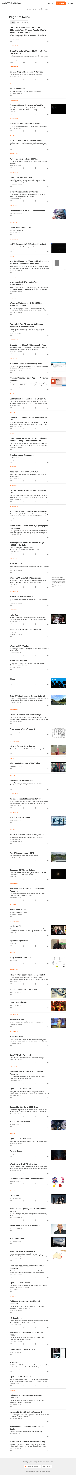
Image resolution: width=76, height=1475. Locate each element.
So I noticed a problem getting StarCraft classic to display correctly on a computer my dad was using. (28, 109)
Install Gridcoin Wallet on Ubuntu (24, 192)
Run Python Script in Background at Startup (28, 511)
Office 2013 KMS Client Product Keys (25, 715)
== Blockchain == (15, 458)
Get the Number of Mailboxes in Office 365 (28, 399)
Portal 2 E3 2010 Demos (20, 1121)
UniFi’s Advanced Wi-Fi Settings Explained (28, 244)
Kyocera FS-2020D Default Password (26, 1412)
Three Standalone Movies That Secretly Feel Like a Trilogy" (28, 52)
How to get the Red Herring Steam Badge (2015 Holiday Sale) (27, 543)
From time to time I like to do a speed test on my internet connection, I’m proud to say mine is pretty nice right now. (28, 1040)
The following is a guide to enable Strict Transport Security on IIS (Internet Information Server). (29, 367)
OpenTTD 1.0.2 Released (20, 1138)
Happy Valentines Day (19, 1002)
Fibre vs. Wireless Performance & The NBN (28, 975)
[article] (38, 34)
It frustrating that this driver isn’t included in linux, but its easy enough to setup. (28, 36)
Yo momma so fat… (18, 1238)
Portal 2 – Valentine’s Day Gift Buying (25, 989)
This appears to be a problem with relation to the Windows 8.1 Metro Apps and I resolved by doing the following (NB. (28, 531)
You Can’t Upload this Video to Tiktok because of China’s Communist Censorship (29, 262)
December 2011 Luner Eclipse (22, 870)
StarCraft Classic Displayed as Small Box (27, 105)
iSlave (12, 679)
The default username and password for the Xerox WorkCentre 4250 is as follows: (26, 784)
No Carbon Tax (16, 926)
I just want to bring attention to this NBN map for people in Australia (29, 162)
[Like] (11, 41)
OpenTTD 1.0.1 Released (20, 1283)
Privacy (35, 1462)
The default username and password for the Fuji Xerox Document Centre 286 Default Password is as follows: (27, 1272)
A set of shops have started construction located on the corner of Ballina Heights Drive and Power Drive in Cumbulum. (27, 181)
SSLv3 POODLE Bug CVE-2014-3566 (26, 629)
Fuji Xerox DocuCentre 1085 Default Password (25, 1302)
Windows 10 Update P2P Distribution (25, 578)
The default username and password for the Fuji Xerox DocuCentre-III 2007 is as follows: (27, 1338)
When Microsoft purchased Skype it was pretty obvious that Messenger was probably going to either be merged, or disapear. (29, 802)
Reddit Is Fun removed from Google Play (27, 834)
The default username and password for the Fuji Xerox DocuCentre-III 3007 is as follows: (27, 1077)
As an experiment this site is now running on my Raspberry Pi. (29, 600)
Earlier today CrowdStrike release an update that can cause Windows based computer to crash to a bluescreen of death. (29, 144)
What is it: (13, 632)
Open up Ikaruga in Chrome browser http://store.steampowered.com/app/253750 (24, 548)
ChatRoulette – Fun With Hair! (22, 1349)
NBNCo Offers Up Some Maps (22, 1251)
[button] (29, 9)
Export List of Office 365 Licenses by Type (28, 345)
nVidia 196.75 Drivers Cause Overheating (27, 1441)
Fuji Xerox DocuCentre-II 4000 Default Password (26, 1396)
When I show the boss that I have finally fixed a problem (28, 749)
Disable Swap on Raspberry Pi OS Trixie (26, 72)
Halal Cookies (16, 615)
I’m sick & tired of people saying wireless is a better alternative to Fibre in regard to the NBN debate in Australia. (29, 978)
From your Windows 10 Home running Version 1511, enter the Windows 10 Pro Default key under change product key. (29, 423)
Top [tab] (18, 22)
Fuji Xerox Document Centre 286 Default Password (27, 1267)
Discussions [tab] (24, 22)
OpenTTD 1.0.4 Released (20, 1055)
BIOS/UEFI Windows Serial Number (24, 124)
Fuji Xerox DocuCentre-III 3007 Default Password (26, 1073)
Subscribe (60, 3)
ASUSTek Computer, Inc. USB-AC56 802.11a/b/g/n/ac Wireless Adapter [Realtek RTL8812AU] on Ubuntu (28, 30)
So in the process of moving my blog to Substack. (25, 91)
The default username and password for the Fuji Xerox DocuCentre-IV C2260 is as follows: (27, 894)
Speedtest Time (16, 1036)
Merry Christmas (17, 1019)
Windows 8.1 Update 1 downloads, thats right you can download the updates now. (27, 664)
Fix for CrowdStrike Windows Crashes (26, 140)
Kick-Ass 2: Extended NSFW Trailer (25, 763)
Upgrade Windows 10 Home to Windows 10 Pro (28, 418)
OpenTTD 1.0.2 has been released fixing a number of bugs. (28, 1141)
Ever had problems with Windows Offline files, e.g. (26, 1431)
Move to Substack (17, 88)
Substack (29, 1471)
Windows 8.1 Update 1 (19, 660)
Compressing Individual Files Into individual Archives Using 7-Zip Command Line (28, 439)
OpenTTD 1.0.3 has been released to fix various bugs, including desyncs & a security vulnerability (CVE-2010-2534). (29, 1092)
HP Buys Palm (16, 1318)
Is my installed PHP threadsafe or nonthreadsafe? (24, 283)
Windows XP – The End (19, 646)
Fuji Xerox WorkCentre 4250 (22, 780)
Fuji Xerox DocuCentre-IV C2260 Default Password (27, 890)
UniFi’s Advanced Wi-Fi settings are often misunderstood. (28, 247)
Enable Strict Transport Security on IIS (26, 363)
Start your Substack (33, 1466)
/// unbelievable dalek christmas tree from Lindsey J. (26, 1022)
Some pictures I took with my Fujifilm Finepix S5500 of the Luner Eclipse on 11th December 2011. (28, 873)
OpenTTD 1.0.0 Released (20, 1377)
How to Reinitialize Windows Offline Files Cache (27, 1427)
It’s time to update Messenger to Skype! (26, 799)
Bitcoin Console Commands (22, 455)
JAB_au (17, 39)
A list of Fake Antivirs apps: (18, 912)
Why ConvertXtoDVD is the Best (23, 1164)
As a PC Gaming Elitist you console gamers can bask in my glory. (28, 1214)
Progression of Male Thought (22, 729)
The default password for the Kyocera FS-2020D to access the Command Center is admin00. (29, 1415)
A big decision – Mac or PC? (21, 958)
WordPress (14, 1362)
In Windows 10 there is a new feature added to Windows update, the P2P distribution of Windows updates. (28, 581)
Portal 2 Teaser (16, 1151)
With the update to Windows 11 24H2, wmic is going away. (29, 126)
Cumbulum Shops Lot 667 (21, 177)
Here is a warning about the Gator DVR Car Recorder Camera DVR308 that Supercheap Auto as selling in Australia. (29, 699)
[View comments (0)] (23, 41)
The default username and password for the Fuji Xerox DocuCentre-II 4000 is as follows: (27, 1401)
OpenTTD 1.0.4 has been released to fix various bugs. (27, 1058)
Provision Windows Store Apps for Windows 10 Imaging (29, 379)
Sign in (70, 3)
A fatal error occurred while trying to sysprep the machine (29, 527)
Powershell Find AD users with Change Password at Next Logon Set (26, 325)
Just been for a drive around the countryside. (24, 856)
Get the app (47, 1466)
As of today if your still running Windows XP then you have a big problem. (29, 649)
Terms (40, 1462)
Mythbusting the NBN (19, 941)
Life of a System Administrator (23, 746)
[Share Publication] (53, 3)
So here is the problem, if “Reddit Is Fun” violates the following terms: (26, 838)
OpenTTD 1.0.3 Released (20, 1088)
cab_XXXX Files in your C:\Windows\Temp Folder (28, 491)
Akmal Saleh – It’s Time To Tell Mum (24, 1225)
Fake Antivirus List (18, 909)
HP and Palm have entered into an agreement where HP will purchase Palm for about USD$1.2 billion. (29, 1321)
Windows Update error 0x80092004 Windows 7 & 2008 (26, 304)
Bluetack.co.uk (16, 563)
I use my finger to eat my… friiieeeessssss (27, 210)
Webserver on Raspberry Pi (21, 596)
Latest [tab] (13, 22)
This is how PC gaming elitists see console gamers (28, 1210)
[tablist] (19, 22)
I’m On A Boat (15, 1195)
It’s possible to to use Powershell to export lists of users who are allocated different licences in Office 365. (29, 348)
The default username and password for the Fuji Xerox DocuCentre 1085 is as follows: (27, 1307)
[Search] (49, 3)
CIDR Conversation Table (20, 227)
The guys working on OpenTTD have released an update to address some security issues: (28, 1286)
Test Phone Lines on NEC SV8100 (24, 472)
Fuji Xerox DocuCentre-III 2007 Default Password (26, 1333)
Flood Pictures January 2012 (22, 853)
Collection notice (48, 1462)
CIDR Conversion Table (17, 230)
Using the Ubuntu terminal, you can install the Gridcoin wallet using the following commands (27, 195)
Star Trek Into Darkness (20, 817)
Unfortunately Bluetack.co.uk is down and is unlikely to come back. (29, 567)
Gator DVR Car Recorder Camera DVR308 (27, 696)
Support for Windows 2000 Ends (24, 1107)
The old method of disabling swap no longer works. (26, 74)
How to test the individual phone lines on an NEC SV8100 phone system (28, 475)
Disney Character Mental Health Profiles (27, 1178)
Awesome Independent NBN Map (24, 159)
